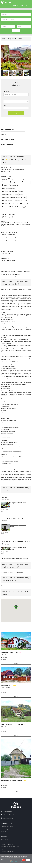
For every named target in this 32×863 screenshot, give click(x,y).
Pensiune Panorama (11, 652)
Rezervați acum (16, 113)
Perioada (6, 91)
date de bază (5, 125)
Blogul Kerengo (5, 829)
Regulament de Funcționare (7, 849)
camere (3, 134)
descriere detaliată (8, 130)
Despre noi (3, 831)
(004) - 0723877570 (6, 171)
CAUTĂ (16, 30)
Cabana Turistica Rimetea (13, 724)
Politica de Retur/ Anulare (7, 851)
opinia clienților (7, 144)
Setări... (3, 860)
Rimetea (20, 38)
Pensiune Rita (8, 685)
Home (3, 38)
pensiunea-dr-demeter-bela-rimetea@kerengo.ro (13, 169)
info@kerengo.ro (8, 811)
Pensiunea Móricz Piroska (13, 781)
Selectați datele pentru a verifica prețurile (18, 503)
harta (3, 149)
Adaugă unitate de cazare (7, 842)
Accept (28, 860)
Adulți (5, 99)
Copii (4, 105)
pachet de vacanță (7, 139)
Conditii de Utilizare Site (7, 844)
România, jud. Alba (11, 38)
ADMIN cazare (4, 840)
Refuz (23, 860)
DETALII (16, 663)
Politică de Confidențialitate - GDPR (10, 847)
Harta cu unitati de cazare (7, 827)
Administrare (16, 5)
